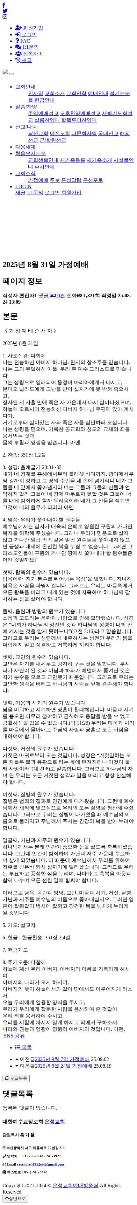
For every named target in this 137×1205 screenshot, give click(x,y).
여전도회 (60, 133)
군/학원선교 (53, 140)
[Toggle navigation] (11, 74)
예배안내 (98, 93)
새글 (20, 192)
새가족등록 (72, 160)
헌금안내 (44, 100)
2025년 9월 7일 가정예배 (62, 1059)
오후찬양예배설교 (80, 113)
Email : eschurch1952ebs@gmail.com (35, 1164)
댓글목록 (18, 1078)
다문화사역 (84, 133)
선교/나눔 (26, 126)
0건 (60, 295)
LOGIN (23, 186)
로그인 (28, 34)
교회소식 (25, 173)
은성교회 (55, 1121)
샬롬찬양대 (47, 120)
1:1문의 (35, 192)
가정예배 (38, 180)
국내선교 (108, 133)
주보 (55, 180)
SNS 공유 (14, 1035)
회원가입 (32, 28)
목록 (26, 1047)
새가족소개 (99, 160)
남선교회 (38, 133)
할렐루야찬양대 (79, 120)
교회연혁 (76, 93)
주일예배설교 (43, 113)
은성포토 (93, 180)
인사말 (35, 93)
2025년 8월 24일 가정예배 (63, 1066)
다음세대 (25, 146)
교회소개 (55, 93)
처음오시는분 (30, 153)
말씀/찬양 (26, 106)
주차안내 (44, 166)
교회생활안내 (43, 160)
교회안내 (25, 86)
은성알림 (71, 180)
